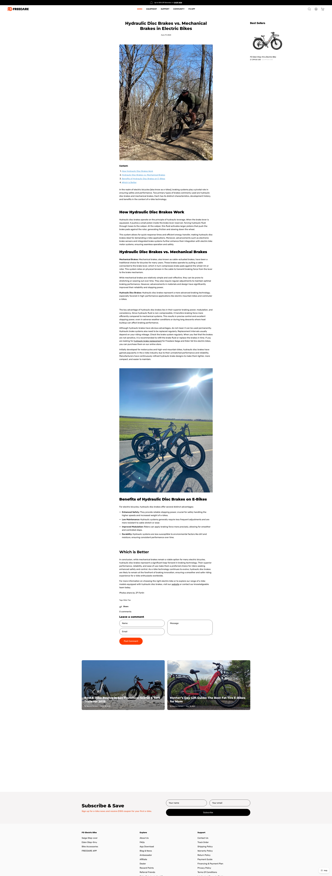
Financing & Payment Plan (210, 863)
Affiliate (143, 859)
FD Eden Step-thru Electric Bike (263, 57)
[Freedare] (18, 9)
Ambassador (146, 855)
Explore (143, 832)
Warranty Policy (205, 851)
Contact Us (203, 838)
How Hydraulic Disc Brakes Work (137, 171)
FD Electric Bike (89, 832)
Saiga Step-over (90, 838)
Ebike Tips (127, 600)
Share (125, 606)
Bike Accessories (90, 846)
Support (201, 832)
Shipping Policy (205, 846)
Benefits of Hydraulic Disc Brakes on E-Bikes (143, 178)
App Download (147, 846)
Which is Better (129, 182)
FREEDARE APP (89, 851)
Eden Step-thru (89, 842)
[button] (309, 9)
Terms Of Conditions (207, 872)
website (175, 584)
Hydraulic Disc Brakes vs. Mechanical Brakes (143, 175)
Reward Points (147, 868)
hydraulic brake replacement (148, 341)
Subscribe (208, 812)
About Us (144, 838)
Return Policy (204, 855)
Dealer (143, 863)
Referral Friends (147, 872)
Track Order (203, 842)
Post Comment (131, 641)
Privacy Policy (204, 868)
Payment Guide (205, 859)
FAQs (142, 842)
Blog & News (146, 851)
